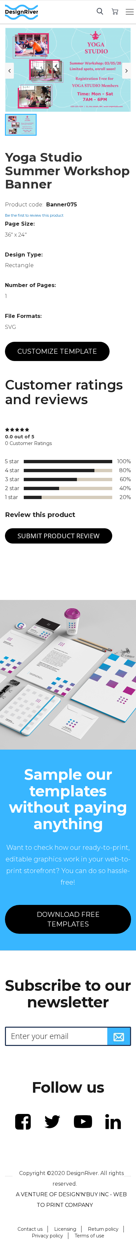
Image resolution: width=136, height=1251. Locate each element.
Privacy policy (47, 1236)
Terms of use (89, 1236)
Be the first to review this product (34, 215)
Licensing (65, 1229)
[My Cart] (115, 11)
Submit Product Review (58, 535)
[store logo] (21, 12)
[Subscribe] (118, 1036)
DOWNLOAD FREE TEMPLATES (68, 919)
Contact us (30, 1229)
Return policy (103, 1229)
